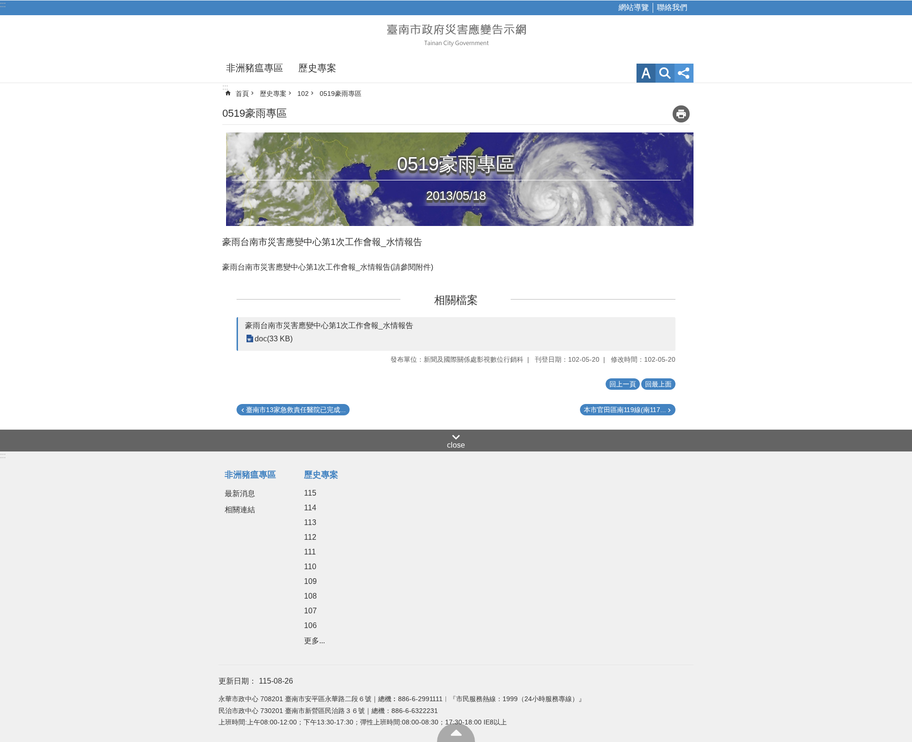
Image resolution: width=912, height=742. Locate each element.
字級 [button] (646, 73)
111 (310, 552)
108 (310, 596)
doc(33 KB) (274, 339)
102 (303, 93)
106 (310, 625)
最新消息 (240, 493)
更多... (314, 641)
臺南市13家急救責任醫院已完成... (296, 409)
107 (310, 611)
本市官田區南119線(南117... (625, 409)
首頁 (242, 93)
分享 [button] (684, 73)
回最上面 (456, 732)
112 (310, 537)
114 (310, 508)
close (456, 445)
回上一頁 (622, 384)
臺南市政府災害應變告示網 (456, 34)
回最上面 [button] (658, 384)
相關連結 (240, 510)
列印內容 (681, 113)
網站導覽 (633, 7)
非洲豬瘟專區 (254, 68)
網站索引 (665, 73)
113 (310, 522)
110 (310, 567)
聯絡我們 (672, 7)
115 (310, 493)
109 (310, 581)
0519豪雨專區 (340, 93)
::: (3, 4)
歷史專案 (317, 68)
